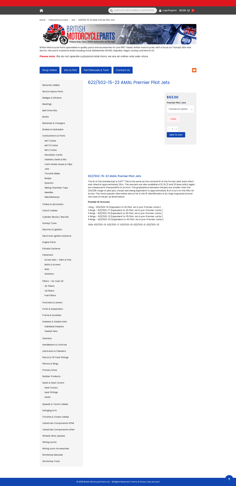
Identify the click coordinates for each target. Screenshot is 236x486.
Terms (134, 481)
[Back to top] (229, 479)
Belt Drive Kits (49, 110)
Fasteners (47, 254)
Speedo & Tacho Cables (55, 404)
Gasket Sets (51, 331)
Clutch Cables (49, 210)
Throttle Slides (52, 173)
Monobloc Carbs (53, 154)
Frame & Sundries (51, 315)
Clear (173, 119)
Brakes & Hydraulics (53, 129)
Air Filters (49, 286)
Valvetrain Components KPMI (58, 423)
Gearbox (47, 338)
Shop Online (49, 70)
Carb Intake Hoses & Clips (58, 164)
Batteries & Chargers (53, 123)
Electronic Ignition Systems (56, 235)
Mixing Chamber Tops (56, 187)
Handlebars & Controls (54, 344)
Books (45, 116)
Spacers (49, 183)
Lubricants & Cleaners (54, 351)
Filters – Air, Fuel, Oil (52, 281)
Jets (73, 20)
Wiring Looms (49, 442)
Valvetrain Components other (58, 429)
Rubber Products (51, 376)
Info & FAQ (70, 70)
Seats (48, 397)
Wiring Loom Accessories (55, 448)
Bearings (47, 104)
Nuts (47, 269)
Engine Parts (49, 242)
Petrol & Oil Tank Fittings (55, 357)
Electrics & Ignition (52, 229)
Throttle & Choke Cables (55, 416)
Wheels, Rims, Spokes (53, 435)
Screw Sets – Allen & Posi (58, 259)
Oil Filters (49, 290)
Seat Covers (51, 387)
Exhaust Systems (51, 248)
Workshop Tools (51, 461)
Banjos (48, 178)
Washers (49, 273)
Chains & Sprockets (52, 204)
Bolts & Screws (52, 264)
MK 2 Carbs (51, 150)
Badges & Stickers (52, 97)
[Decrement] (168, 129)
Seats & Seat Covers (53, 382)
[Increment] (176, 129)
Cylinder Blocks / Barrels (55, 217)
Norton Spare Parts (52, 91)
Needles (49, 192)
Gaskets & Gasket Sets (54, 321)
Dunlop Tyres (49, 223)
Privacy (143, 481)
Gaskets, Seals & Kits (56, 159)
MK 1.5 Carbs (51, 145)
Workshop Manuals (52, 454)
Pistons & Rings (50, 363)
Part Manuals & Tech (96, 70)
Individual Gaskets (54, 326)
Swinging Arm (49, 410)
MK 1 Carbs (50, 140)
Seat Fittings (51, 392)
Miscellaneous (52, 197)
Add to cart (175, 134)
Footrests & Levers (52, 302)
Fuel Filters (50, 295)
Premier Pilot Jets (176, 103)
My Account (154, 481)
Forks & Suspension (52, 308)
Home (42, 20)
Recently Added (50, 85)
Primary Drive (49, 370)
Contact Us (123, 70)
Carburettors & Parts (58, 20)
